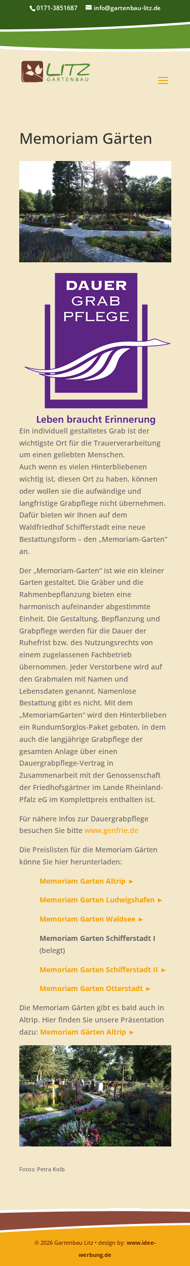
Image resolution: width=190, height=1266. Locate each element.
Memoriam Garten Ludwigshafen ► (102, 899)
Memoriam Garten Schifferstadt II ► (103, 969)
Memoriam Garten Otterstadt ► (96, 988)
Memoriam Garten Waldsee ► (92, 919)
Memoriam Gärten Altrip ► (87, 1032)
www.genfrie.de (111, 830)
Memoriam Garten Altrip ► (87, 881)
